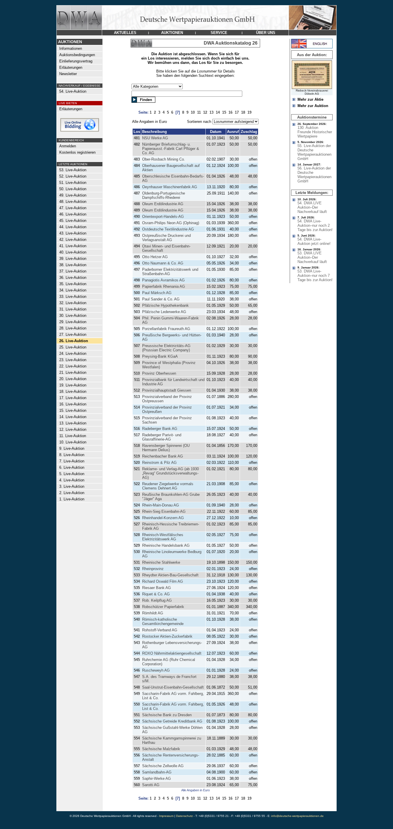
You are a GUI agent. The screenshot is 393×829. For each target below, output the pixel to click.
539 (137, 613)
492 (137, 229)
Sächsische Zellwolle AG (163, 766)
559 (137, 778)
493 (137, 235)
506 (137, 335)
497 (137, 269)
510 (137, 373)
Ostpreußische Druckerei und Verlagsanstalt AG (166, 237)
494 (137, 246)
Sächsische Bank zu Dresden (167, 715)
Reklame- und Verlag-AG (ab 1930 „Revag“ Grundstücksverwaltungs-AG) (170, 473)
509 (137, 363)
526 (137, 518)
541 (137, 630)
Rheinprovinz (153, 569)
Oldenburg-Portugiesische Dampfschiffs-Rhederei (163, 195)
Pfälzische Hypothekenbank (165, 305)
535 (137, 588)
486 (137, 187)
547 (137, 676)
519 (137, 456)
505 (137, 329)
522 (137, 484)
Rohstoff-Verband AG (159, 630)
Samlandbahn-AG (156, 772)
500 (137, 293)
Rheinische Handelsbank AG (166, 545)
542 (137, 636)
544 (137, 653)
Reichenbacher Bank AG (162, 456)
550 (137, 704)
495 (137, 257)
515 (137, 418)
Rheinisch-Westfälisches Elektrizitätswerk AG (162, 537)
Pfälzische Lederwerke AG (164, 312)
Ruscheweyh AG (156, 670)
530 (137, 552)
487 (137, 193)
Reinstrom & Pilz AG (159, 462)
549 (137, 693)
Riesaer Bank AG (156, 588)
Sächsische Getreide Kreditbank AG (172, 721)
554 (137, 738)
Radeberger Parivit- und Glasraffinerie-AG (161, 437)
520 (137, 462)
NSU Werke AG (155, 138)
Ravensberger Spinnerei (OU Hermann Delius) (166, 447)
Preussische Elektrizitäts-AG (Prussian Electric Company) (166, 348)
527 (137, 524)
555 (137, 749)
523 (137, 494)
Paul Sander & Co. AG (161, 299)
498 (137, 280)
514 (137, 407)
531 (137, 562)
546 (137, 670)
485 (137, 176)
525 (137, 511)
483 (137, 159)
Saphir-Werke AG (156, 778)
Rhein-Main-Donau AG (160, 505)
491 (137, 223)
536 (137, 594)
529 (137, 545)
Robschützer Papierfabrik (163, 607)
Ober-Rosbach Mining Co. (163, 159)
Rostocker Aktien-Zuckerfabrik (167, 636)
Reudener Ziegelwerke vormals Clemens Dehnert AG (167, 486)
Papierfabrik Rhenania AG (163, 286)
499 (137, 286)
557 (137, 766)
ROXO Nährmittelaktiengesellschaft (171, 653)
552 (137, 721)
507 (137, 346)
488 (137, 204)
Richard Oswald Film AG (162, 581)
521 (137, 469)
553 (137, 727)
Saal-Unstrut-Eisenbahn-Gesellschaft (173, 687)
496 (137, 263)
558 (137, 772)
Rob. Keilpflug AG (157, 600)
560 (137, 785)
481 (137, 138)
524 (137, 505)
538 (137, 607)
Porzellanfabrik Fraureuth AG (166, 329)
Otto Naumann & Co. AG (162, 263)
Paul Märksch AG (156, 293)
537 (137, 600)
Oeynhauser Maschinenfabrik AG (169, 187)
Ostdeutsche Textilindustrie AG (168, 229)
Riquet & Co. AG (156, 594)
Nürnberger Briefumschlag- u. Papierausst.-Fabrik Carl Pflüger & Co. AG (170, 148)
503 (137, 312)
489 (137, 210)
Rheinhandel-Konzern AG (163, 518)
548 (137, 687)
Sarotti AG (150, 785)
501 (137, 299)
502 (137, 305)
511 (137, 380)
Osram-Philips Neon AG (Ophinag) (170, 223)
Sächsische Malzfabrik (161, 749)
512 (137, 390)
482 (137, 144)
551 (137, 715)
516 (137, 428)
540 (137, 619)
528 (137, 535)
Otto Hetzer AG (155, 257)
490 (137, 216)
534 (137, 581)
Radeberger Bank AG (159, 428)
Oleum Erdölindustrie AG (162, 204)
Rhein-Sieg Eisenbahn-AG (164, 511)
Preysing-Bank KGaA (160, 356)
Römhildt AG (152, 613)
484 (137, 165)
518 (137, 445)
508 (137, 356)
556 (137, 755)
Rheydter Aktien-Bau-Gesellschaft (170, 575)
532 (137, 569)
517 (137, 435)
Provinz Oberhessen (159, 373)
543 (137, 643)
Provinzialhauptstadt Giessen (166, 390)
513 (137, 397)
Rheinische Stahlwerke (161, 562)
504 (137, 318)
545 (137, 660)
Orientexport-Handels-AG (163, 216)
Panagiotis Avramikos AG (163, 280)
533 (137, 575)
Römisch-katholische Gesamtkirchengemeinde (163, 621)
